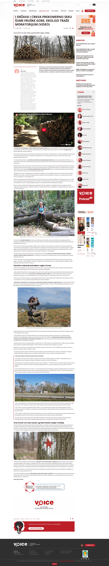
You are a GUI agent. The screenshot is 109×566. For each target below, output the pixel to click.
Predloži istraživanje (66, 551)
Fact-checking (54, 10)
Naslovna (16, 10)
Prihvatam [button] (54, 563)
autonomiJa (22, 1)
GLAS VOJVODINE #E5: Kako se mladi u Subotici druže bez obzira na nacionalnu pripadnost (85, 50)
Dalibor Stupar (86, 122)
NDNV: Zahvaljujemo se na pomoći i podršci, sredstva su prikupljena (85, 70)
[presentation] (79, 232)
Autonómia (30, 1)
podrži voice (90, 11)
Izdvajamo (22, 518)
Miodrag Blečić (86, 141)
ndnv (37, 1)
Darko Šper (23, 71)
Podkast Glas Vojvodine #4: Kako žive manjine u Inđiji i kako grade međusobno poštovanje (84, 57)
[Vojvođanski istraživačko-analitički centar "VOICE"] (24, 5)
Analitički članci (33, 10)
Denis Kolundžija (87, 129)
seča (31, 518)
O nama (77, 10)
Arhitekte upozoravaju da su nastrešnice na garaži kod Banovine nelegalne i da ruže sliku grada (85, 85)
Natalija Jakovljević (87, 147)
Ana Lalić (85, 135)
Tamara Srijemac (87, 160)
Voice (14, 1)
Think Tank (63, 10)
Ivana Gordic (86, 179)
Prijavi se (85, 33)
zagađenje (37, 518)
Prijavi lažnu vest (66, 552)
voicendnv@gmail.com (19, 554)
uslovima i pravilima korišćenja (66, 560)
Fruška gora (27, 518)
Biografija (71, 10)
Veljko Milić (85, 185)
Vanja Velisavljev (87, 166)
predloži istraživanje (36, 528)
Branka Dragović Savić (88, 116)
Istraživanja (23, 10)
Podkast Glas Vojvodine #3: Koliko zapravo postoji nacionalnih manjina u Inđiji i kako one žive (85, 64)
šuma (34, 518)
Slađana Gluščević (87, 154)
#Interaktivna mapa (44, 10)
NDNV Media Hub (46, 1)
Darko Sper (85, 173)
